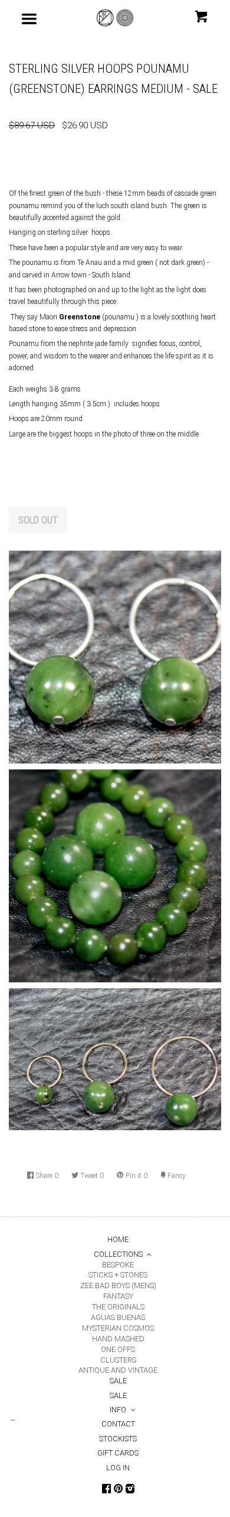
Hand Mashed (118, 1338)
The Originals (118, 1306)
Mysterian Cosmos (118, 1328)
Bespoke (118, 1264)
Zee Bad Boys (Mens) (118, 1285)
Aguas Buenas (118, 1317)
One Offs (118, 1349)
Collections (118, 1254)
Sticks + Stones (117, 1274)
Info (118, 1409)
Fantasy (118, 1296)
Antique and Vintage (117, 1370)
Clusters (118, 1360)
